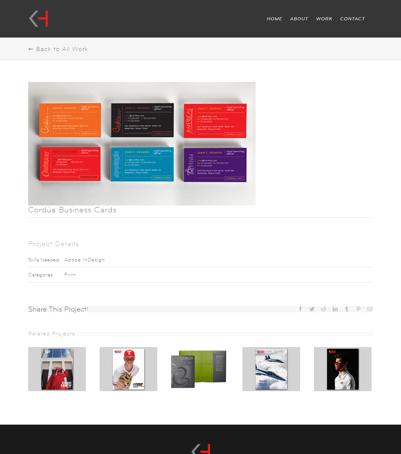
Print (70, 274)
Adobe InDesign (84, 259)
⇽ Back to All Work (58, 49)
